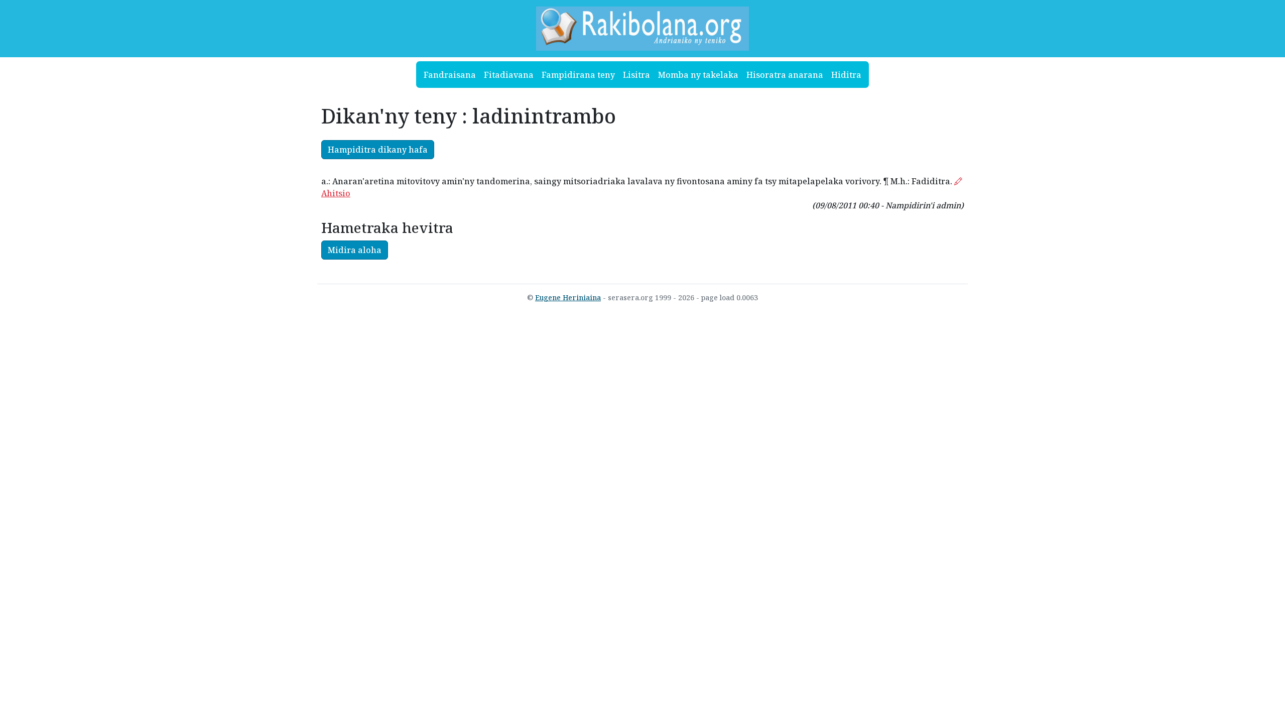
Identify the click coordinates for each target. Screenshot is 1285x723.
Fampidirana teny (578, 74)
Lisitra (636, 74)
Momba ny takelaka (698, 74)
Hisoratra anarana (784, 74)
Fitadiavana (509, 74)
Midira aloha (354, 250)
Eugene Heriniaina (568, 297)
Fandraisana (450, 74)
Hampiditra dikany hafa (378, 149)
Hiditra (846, 74)
